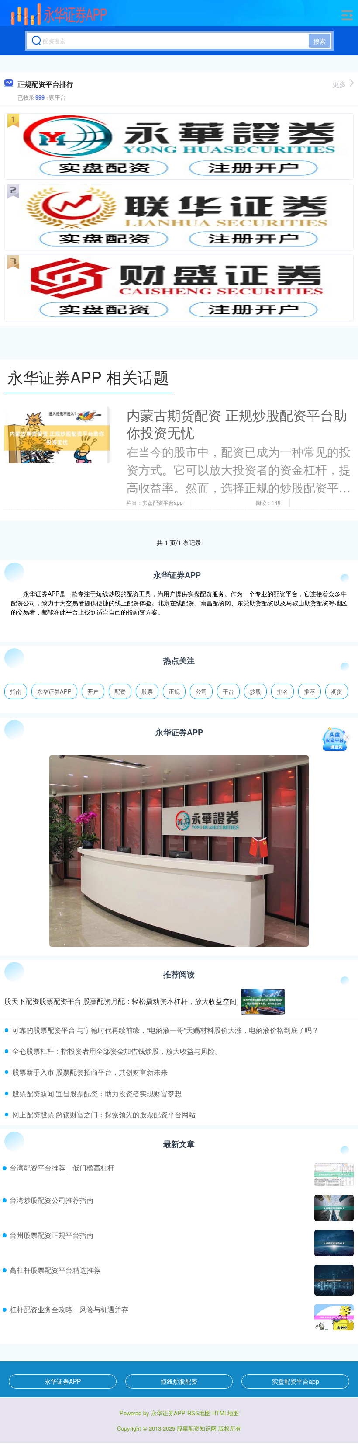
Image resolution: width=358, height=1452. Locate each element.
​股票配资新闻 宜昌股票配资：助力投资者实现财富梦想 (97, 1093)
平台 (228, 691)
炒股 (255, 691)
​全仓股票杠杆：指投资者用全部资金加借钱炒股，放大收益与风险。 (117, 1051)
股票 (147, 691)
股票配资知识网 (197, 1428)
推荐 (309, 691)
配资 (120, 691)
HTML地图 (225, 1413)
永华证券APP (54, 691)
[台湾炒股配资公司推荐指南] (333, 1208)
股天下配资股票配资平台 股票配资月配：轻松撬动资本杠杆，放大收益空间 (120, 1001)
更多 (339, 84)
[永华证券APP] (59, 14)
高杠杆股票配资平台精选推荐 (55, 1270)
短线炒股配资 (179, 1381)
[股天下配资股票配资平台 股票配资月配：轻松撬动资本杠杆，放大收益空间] (263, 1002)
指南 (15, 691)
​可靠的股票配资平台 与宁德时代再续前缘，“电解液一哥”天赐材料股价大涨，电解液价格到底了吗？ (165, 1030)
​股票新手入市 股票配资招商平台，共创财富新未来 (90, 1072)
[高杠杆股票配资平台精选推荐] (333, 1280)
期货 (336, 691)
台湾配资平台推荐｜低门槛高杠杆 (62, 1168)
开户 (93, 691)
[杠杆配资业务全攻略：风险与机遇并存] (333, 1317)
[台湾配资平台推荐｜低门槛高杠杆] (333, 1174)
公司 (201, 691)
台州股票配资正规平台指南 (51, 1235)
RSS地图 (198, 1413)
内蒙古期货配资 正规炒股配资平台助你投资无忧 (237, 423)
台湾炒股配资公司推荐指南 (51, 1200)
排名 (282, 691)
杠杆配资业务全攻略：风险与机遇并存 (69, 1309)
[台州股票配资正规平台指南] (333, 1243)
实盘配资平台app (295, 1381)
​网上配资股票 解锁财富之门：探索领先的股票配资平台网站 (104, 1114)
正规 (174, 691)
